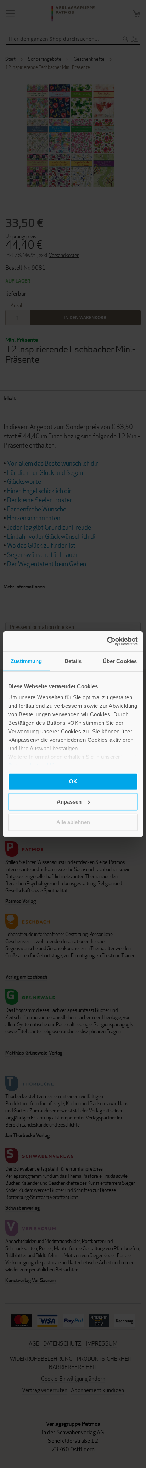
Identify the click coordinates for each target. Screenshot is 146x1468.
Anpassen (69, 802)
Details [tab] (73, 661)
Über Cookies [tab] (120, 661)
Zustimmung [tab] (26, 661)
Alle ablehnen (73, 822)
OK (73, 781)
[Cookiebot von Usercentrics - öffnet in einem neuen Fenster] (107, 641)
